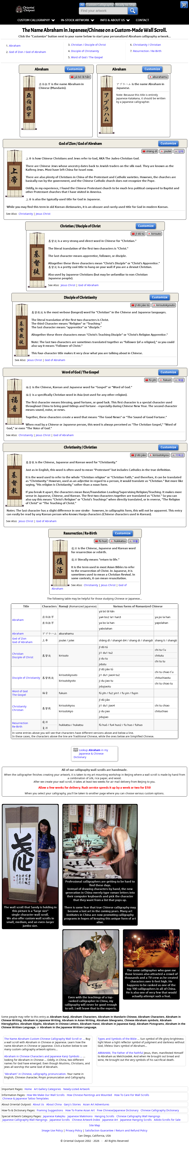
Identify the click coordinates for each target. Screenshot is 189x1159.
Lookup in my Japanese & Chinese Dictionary (91, 753)
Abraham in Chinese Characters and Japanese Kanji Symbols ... (43, 1056)
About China (54, 1104)
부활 (135, 541)
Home (28, 1089)
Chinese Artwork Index (86, 1119)
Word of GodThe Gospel (20, 692)
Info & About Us (112, 20)
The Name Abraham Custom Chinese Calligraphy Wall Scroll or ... (44, 1038)
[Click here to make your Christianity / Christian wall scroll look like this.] (14, 505)
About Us (38, 1104)
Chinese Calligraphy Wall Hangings (138, 1116)
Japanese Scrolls (60, 1119)
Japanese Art (110, 1119)
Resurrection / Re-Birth (147, 51)
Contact (142, 20)
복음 (180, 380)
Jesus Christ (43, 213)
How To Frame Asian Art (80, 1110)
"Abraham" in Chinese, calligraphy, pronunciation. (35, 1074)
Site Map (94, 1125)
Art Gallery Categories (47, 1089)
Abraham (14, 45)
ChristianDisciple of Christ (22, 655)
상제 (180, 151)
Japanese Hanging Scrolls (136, 1119)
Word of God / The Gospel (87, 57)
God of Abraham (88, 285)
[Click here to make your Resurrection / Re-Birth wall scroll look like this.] (60, 584)
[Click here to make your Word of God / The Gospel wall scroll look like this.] (14, 423)
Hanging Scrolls (104, 1116)
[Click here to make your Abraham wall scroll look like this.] (29, 128)
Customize (75, 69)
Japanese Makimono (80, 1116)
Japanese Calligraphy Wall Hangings (24, 1119)
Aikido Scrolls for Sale (167, 1119)
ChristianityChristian (19, 708)
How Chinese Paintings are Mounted (89, 1095)
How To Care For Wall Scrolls (131, 1095)
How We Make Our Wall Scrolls (46, 1095)
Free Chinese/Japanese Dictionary (117, 1110)
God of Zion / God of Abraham (27, 52)
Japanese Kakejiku (54, 1116)
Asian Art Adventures (96, 1104)
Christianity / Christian (147, 44)
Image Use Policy (52, 1130)
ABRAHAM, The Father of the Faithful (120, 1053)
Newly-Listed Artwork (76, 1089)
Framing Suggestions (50, 1110)
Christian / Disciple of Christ (88, 44)
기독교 (179, 455)
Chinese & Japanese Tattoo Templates (25, 1098)
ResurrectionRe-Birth (20, 724)
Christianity (26, 213)
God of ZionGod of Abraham (22, 640)
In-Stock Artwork (75, 20)
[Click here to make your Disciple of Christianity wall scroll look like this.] (22, 354)
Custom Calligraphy (34, 20)
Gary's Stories (72, 1104)
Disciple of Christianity (85, 51)
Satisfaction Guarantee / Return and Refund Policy (116, 1130)
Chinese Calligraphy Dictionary (160, 1110)
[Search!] (133, 10)
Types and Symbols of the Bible (117, 1038)
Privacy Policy (74, 1130)
